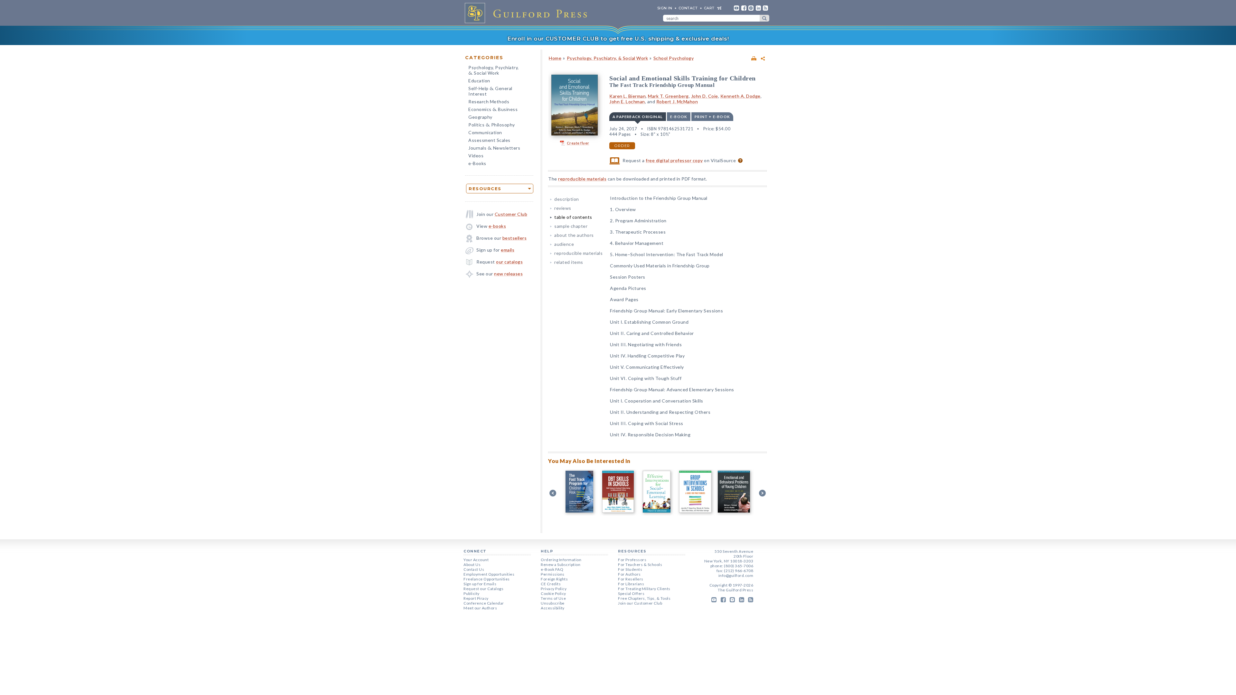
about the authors (574, 235)
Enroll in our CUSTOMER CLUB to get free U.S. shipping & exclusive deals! (618, 38)
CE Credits (551, 583)
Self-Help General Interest (490, 91)
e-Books (477, 163)
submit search (764, 18)
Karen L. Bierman (627, 96)
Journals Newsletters (494, 148)
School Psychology (673, 58)
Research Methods (488, 101)
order (622, 146)
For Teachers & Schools (640, 564)
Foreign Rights (554, 579)
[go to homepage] (528, 13)
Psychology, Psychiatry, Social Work (493, 71)
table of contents (573, 217)
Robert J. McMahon (677, 101)
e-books (497, 226)
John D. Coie (704, 96)
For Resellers (630, 579)
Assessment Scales (489, 140)
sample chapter (570, 226)
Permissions (553, 574)
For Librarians (631, 583)
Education (479, 80)
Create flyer (578, 143)
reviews (562, 208)
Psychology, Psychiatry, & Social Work (607, 58)
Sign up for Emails (480, 583)
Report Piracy (476, 598)
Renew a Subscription (560, 564)
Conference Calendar (484, 603)
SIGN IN (664, 8)
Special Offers (631, 593)
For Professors (632, 559)
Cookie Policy (553, 593)
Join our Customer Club (640, 603)
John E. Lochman (627, 101)
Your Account (476, 559)
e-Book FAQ (552, 569)
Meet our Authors (480, 608)
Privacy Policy (553, 588)
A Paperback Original (638, 117)
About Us (472, 564)
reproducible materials (582, 178)
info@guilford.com (736, 575)
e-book (678, 117)
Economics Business (493, 110)
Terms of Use (553, 598)
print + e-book (712, 117)
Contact (688, 8)
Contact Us (474, 569)
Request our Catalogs (483, 588)
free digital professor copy (674, 160)
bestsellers (514, 238)
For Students (630, 569)
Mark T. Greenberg (668, 96)
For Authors (629, 574)
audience (564, 244)
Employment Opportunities (489, 574)
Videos (475, 155)
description (566, 199)
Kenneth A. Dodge (740, 96)
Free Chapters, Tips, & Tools (644, 598)
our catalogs (509, 261)
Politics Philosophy (491, 125)
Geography (480, 117)
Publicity (472, 593)
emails (507, 250)
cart (709, 8)
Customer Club (511, 214)
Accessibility (553, 608)
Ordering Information (561, 559)
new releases (508, 273)
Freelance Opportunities (487, 579)
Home (555, 58)
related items (568, 262)
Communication (485, 132)
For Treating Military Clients (644, 588)
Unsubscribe (553, 603)
